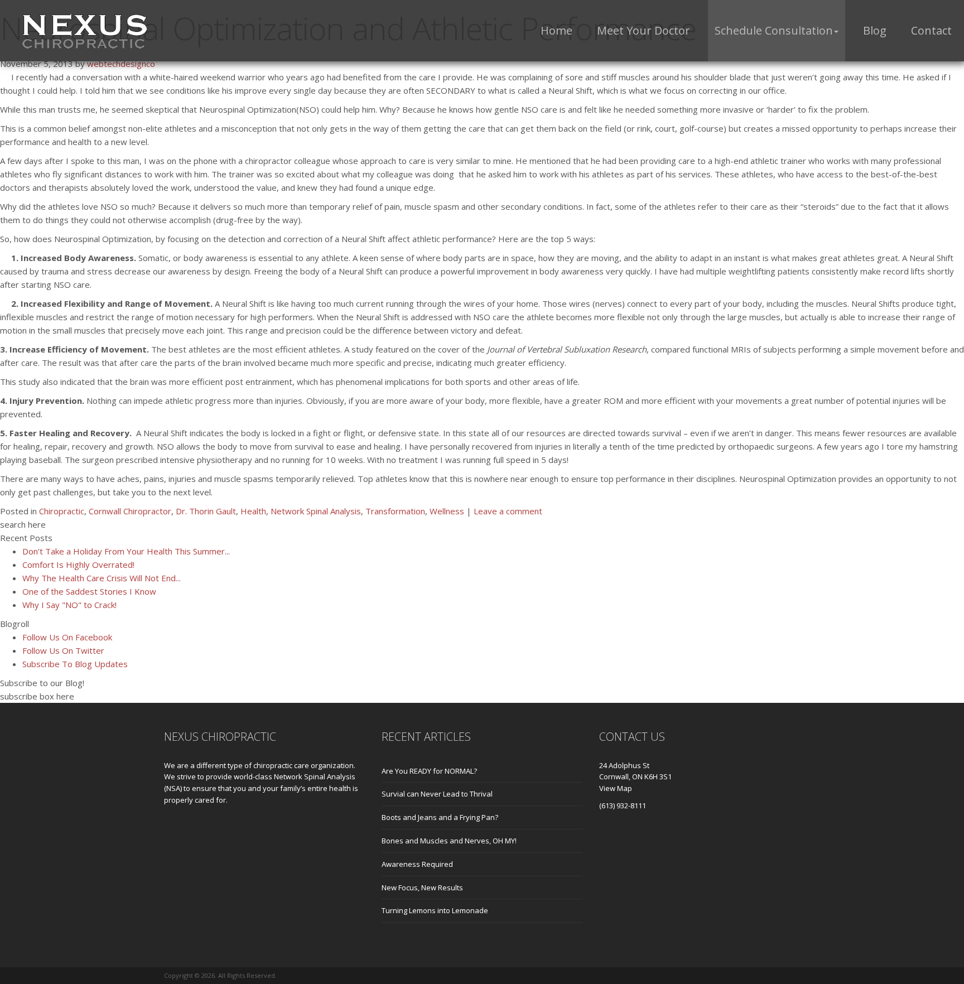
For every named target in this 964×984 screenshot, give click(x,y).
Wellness (447, 511)
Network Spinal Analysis (316, 511)
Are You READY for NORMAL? (429, 771)
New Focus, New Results (422, 887)
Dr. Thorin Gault (206, 511)
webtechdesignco (121, 63)
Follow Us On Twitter (63, 650)
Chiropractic (61, 511)
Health (253, 511)
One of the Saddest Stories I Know (89, 591)
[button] (776, 30)
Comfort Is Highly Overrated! (78, 564)
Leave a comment (508, 511)
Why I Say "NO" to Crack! (69, 604)
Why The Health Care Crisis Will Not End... (101, 577)
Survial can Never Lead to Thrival (437, 794)
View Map (615, 788)
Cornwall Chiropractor (130, 511)
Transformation (395, 511)
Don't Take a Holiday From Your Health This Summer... (126, 551)
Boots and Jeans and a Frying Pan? (440, 817)
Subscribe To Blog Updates (75, 663)
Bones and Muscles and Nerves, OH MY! (449, 841)
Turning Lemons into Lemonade (435, 910)
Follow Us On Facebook (67, 637)
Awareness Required (417, 864)
